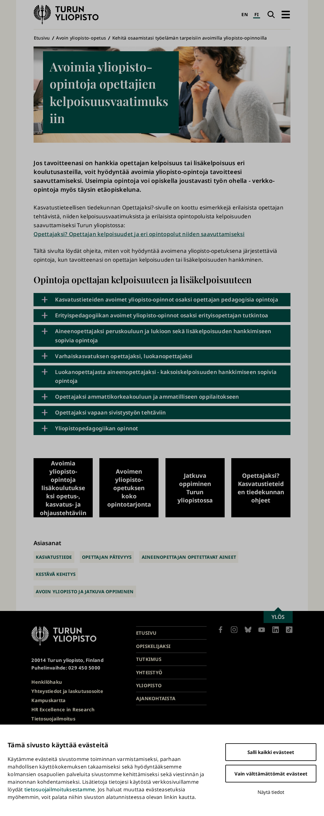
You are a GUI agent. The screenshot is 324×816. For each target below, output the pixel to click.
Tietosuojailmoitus (53, 718)
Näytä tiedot (271, 792)
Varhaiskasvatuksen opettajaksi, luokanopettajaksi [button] (124, 356)
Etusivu (42, 38)
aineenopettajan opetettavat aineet (189, 557)
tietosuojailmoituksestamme (59, 789)
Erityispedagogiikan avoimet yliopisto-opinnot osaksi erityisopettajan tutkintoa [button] (161, 315)
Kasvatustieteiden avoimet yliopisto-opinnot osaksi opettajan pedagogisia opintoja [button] (166, 299)
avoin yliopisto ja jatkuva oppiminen (85, 592)
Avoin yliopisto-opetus (81, 38)
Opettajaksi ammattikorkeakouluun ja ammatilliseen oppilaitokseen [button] (147, 396)
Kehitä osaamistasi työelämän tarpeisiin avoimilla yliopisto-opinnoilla (189, 38)
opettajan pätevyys (107, 557)
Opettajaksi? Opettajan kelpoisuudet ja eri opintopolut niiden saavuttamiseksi (139, 234)
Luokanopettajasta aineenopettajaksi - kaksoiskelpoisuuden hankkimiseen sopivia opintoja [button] (166, 376)
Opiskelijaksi (153, 646)
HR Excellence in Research (63, 709)
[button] (285, 14)
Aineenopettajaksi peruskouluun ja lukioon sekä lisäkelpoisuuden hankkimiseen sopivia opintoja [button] (163, 335)
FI (256, 14)
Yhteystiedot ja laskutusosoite (67, 691)
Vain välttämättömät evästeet (271, 773)
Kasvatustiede (54, 557)
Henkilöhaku (46, 682)
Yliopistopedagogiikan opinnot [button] (96, 428)
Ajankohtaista (155, 698)
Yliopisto (149, 685)
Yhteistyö (149, 672)
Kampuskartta (48, 700)
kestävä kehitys (56, 574)
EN (244, 14)
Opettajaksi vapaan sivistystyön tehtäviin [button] (110, 412)
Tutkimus (148, 659)
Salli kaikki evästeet (270, 752)
